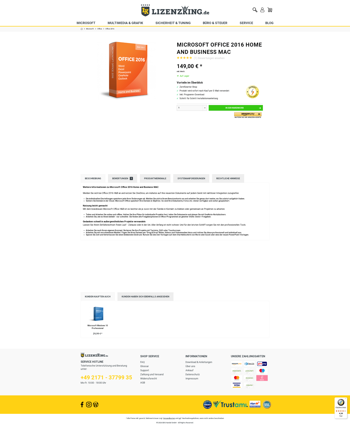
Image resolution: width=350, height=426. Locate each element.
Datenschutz (193, 374)
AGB (142, 382)
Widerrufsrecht (148, 378)
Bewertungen (122, 178)
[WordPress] (95, 404)
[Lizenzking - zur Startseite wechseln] (175, 10)
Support (144, 370)
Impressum (192, 378)
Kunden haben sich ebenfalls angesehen (145, 296)
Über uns (190, 366)
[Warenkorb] (269, 11)
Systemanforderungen (191, 178)
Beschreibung (93, 178)
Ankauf (189, 370)
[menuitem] (269, 10)
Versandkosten (169, 418)
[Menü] (345, 399)
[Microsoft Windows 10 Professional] (98, 313)
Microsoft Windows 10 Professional (98, 326)
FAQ (142, 362)
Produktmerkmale (155, 178)
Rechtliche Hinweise (228, 178)
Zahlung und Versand (152, 374)
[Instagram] (89, 404)
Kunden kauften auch (97, 296)
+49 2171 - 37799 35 (106, 377)
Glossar (144, 366)
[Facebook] (82, 404)
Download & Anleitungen (199, 362)
